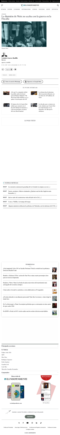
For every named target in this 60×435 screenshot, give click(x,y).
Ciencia (34, 9)
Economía (17, 9)
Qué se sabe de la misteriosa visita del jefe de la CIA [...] (24, 197)
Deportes (55, 9)
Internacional (26, 9)
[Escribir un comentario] (15, 69)
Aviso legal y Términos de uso (21, 427)
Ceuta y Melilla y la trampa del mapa (19, 202)
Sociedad (42, 9)
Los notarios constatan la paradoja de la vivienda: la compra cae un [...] (29, 187)
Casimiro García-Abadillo (10, 58)
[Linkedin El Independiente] (36, 423)
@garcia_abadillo (6, 62)
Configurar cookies (30, 429)
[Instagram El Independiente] (32, 423)
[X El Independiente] (19, 423)
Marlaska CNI (31, 1)
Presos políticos (45, 1)
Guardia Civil (5, 364)
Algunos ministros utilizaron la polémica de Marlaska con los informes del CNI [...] (32, 206)
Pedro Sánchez (5, 362)
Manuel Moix (12, 75)
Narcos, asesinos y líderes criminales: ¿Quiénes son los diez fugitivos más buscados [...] (29, 192)
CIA (50, 1)
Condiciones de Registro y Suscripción (37, 427)
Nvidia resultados (24, 1)
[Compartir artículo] (3, 69)
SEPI (3, 355)
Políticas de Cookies (52, 427)
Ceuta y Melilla (38, 1)
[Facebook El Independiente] (23, 423)
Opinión (3, 9)
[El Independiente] (30, 5)
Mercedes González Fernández (10, 369)
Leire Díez (4, 367)
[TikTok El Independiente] (41, 423)
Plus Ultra (4, 357)
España (10, 9)
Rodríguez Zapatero (7, 359)
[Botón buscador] (58, 5)
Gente (48, 9)
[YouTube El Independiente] (27, 423)
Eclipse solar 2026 (6, 352)
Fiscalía (5, 75)
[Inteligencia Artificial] (15, 400)
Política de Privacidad (8, 427)
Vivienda (18, 1)
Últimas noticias (11, 1)
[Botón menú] (2, 5)
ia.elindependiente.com (16, 403)
